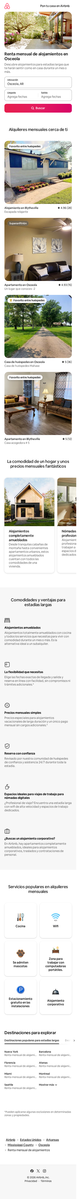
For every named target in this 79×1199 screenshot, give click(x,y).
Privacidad (31, 1181)
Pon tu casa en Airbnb (55, 6)
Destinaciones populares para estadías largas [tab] (31, 1040)
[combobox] (38, 84)
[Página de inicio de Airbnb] (7, 6)
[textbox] (21, 97)
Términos (46, 1181)
